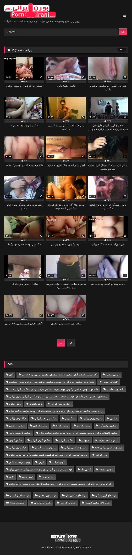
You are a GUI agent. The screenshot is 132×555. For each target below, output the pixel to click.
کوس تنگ (86, 469)
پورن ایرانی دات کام (19, 462)
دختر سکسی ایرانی (60, 403)
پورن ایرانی (101, 454)
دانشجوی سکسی (115, 389)
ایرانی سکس (112, 374)
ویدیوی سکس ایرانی (45, 447)
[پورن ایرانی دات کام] (66, 11)
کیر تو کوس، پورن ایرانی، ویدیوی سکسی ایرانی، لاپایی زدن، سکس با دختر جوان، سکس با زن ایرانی (60, 483)
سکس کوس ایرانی (40, 440)
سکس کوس (15, 440)
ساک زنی (70, 418)
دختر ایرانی (15, 403)
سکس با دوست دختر (20, 432)
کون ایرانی (27, 476)
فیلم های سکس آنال (76, 495)
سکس (113, 418)
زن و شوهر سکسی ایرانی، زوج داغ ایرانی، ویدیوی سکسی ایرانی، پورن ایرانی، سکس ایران (56, 411)
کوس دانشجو (105, 469)
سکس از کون (40, 425)
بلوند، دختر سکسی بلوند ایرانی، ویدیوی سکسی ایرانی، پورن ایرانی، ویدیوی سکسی (51, 381)
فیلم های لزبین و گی (106, 495)
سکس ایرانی (83, 425)
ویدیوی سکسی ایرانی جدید (108, 447)
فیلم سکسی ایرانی (108, 440)
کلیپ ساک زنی (68, 502)
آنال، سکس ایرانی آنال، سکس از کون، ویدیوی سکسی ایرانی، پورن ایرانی (59, 374)
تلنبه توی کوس (110, 381)
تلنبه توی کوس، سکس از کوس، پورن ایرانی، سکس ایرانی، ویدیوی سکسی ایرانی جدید (53, 389)
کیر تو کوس (48, 476)
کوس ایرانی (58, 462)
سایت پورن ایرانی (92, 418)
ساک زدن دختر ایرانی (45, 418)
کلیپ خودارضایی (42, 502)
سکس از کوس (16, 425)
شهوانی (85, 440)
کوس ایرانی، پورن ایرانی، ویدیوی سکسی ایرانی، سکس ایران (40, 469)
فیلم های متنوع (17, 502)
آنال (11, 374)
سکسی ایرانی (66, 440)
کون (11, 476)
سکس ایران (62, 425)
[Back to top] (121, 544)
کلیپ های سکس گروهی (97, 502)
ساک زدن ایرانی (17, 418)
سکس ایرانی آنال (108, 425)
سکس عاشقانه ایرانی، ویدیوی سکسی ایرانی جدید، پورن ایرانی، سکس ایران (78, 432)
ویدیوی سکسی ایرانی (75, 447)
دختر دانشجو (36, 403)
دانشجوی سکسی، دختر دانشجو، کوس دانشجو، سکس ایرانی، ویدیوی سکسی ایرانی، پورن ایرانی (58, 396)
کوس (41, 462)
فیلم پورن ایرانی (17, 447)
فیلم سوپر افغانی (47, 495)
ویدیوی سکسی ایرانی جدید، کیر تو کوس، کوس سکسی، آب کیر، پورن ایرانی (48, 454)
